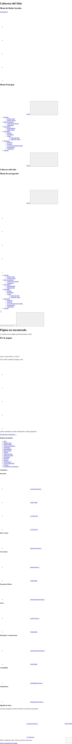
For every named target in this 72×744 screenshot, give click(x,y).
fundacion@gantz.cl (35, 548)
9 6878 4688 (33, 664)
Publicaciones (11, 130)
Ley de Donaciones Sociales (15, 145)
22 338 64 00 (34, 516)
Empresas (9, 142)
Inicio (5, 441)
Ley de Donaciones (9, 463)
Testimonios (10, 149)
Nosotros (6, 117)
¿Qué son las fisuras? (13, 123)
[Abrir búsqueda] (44, 160)
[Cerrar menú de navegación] (44, 197)
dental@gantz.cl (34, 567)
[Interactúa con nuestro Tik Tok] (17, 81)
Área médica (7, 126)
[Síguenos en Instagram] (17, 27)
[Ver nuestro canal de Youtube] (17, 40)
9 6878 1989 (33, 502)
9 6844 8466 (33, 632)
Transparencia (4, 12)
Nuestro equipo (11, 120)
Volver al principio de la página (8, 743)
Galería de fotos (15, 138)
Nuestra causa (11, 119)
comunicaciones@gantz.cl (37, 650)
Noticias (9, 133)
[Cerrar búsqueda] (0, 311)
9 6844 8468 (33, 581)
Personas (9, 144)
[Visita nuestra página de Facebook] (17, 67)
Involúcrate (7, 141)
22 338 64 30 (34, 529)
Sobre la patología (9, 122)
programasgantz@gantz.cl (37, 599)
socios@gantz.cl (34, 618)
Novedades (7, 131)
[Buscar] (30, 319)
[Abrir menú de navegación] (44, 108)
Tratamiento (10, 125)
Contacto (6, 150)
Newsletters (10, 134)
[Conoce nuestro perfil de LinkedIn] (17, 54)
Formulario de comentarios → (8, 434)
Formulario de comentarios (11, 466)
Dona (28, 114)
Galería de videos (15, 139)
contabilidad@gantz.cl (36, 683)
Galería (9, 136)
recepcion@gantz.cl (35, 489)
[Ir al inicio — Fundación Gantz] (13, 100)
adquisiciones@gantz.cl (36, 702)
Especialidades (11, 128)
